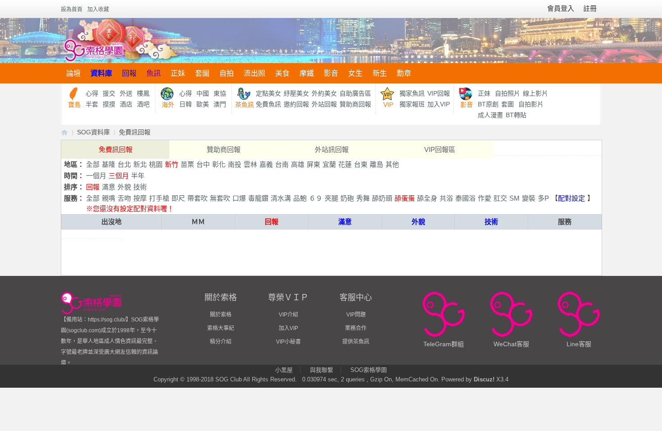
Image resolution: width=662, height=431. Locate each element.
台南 (282, 164)
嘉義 (266, 164)
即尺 (178, 198)
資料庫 (101, 73)
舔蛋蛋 (404, 198)
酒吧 (143, 104)
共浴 (446, 198)
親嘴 (108, 198)
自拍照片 (507, 93)
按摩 (140, 198)
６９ (315, 198)
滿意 (108, 187)
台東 (360, 164)
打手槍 (159, 198)
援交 (109, 93)
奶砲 (347, 198)
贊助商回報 (355, 104)
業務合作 (356, 328)
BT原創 (488, 104)
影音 (331, 73)
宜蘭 (329, 164)
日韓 (185, 104)
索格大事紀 (220, 328)
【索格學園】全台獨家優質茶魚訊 (64, 132)
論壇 (73, 73)
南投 (234, 164)
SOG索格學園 (368, 370)
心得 (92, 93)
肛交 (500, 198)
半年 (138, 175)
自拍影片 (531, 104)
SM (514, 198)
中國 (202, 93)
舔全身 (427, 198)
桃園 (156, 164)
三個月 (119, 175)
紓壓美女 (296, 93)
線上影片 (535, 93)
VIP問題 (356, 315)
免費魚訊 (268, 104)
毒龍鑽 (258, 198)
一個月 (96, 175)
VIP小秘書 (288, 342)
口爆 (239, 198)
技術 (140, 187)
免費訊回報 (134, 132)
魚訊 (153, 73)
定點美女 (268, 93)
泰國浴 (465, 198)
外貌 (124, 187)
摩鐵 (306, 73)
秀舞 (363, 198)
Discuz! (484, 379)
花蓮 (345, 164)
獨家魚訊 (412, 93)
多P (543, 198)
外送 (126, 93)
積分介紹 (220, 342)
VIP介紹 (288, 315)
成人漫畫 (490, 115)
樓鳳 (143, 93)
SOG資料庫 (93, 132)
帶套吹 (197, 198)
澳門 (219, 104)
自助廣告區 (355, 93)
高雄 (297, 164)
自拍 (226, 73)
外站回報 (324, 104)
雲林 (250, 164)
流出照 (254, 73)
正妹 (178, 73)
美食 (282, 73)
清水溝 (281, 198)
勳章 (404, 73)
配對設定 (571, 198)
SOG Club (228, 379)
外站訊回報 (332, 149)
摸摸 (109, 104)
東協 (219, 93)
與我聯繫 (321, 370)
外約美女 (324, 93)
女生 (355, 73)
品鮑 (300, 198)
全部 (93, 164)
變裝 (528, 198)
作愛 (484, 198)
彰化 (219, 164)
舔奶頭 (382, 198)
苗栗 (187, 164)
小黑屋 (284, 370)
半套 (92, 104)
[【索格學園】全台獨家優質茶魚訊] (121, 40)
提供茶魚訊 (355, 342)
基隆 (108, 164)
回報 (129, 73)
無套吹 (220, 198)
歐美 (202, 104)
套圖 (202, 73)
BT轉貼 (516, 115)
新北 (140, 164)
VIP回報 (438, 93)
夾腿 (331, 198)
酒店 (126, 104)
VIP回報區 (439, 149)
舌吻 (124, 198)
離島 (376, 164)
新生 (379, 73)
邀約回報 (296, 104)
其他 (392, 164)
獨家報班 (412, 104)
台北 (124, 164)
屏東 (313, 164)
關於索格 (220, 315)
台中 (203, 164)
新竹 (171, 164)
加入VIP (438, 104)
